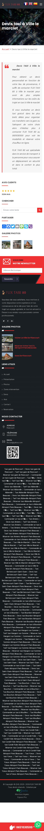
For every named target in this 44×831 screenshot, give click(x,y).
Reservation (8, 409)
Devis (6, 394)
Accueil (5, 49)
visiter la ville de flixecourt (27, 338)
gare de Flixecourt (23, 355)
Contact (7, 404)
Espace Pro (22, 797)
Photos (7, 384)
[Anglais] (31, 3)
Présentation (9, 379)
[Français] (26, 3)
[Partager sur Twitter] (3, 320)
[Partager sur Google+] (12, 320)
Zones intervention (11, 389)
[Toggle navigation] (41, 4)
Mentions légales (22, 794)
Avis (5, 399)
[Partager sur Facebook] (7, 320)
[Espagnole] (35, 3)
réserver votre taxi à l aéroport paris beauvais (25, 347)
